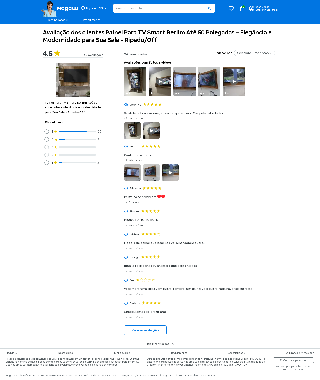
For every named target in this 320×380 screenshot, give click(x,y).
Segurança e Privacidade (300, 353)
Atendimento (92, 20)
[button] (209, 8)
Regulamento (179, 353)
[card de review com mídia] (135, 81)
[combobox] (164, 8)
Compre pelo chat (295, 360)
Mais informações (157, 343)
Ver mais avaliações (145, 330)
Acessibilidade (236, 353)
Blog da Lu (12, 353)
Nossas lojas (65, 353)
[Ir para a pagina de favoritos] (231, 8)
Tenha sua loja (122, 353)
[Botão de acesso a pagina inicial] (59, 8)
